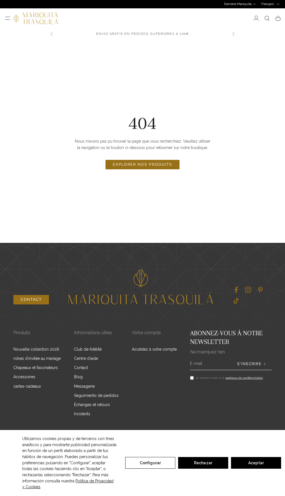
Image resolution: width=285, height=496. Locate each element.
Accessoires (24, 377)
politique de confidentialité (244, 377)
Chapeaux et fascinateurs (35, 367)
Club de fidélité (88, 349)
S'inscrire (249, 364)
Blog (78, 377)
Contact (31, 299)
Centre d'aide (86, 358)
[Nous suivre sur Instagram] (248, 290)
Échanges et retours (92, 404)
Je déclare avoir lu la (229, 377)
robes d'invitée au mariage (37, 358)
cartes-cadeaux (27, 386)
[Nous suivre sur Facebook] (236, 290)
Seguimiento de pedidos (96, 395)
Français (267, 4)
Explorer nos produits (142, 164)
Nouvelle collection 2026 (36, 349)
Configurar (150, 463)
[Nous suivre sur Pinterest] (260, 290)
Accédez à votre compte (154, 349)
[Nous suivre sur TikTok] (236, 300)
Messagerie (84, 386)
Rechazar (203, 463)
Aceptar (256, 463)
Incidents (82, 414)
